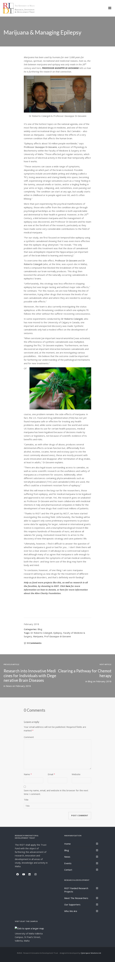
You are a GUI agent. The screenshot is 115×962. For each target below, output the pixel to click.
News (9, 685)
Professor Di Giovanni (66, 260)
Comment (29, 737)
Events (67, 863)
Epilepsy (57, 632)
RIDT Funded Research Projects (76, 890)
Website (76, 774)
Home (67, 843)
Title (26, 799)
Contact (68, 869)
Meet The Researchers (76, 898)
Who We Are (70, 911)
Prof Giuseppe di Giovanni (57, 636)
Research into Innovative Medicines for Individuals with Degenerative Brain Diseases (30, 675)
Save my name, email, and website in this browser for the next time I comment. (56, 792)
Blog (40, 629)
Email (50, 774)
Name (27, 774)
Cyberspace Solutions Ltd (91, 953)
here (68, 586)
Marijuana (38, 636)
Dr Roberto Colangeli (72, 318)
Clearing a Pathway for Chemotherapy (84, 673)
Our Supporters (72, 904)
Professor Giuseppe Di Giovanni (40, 146)
